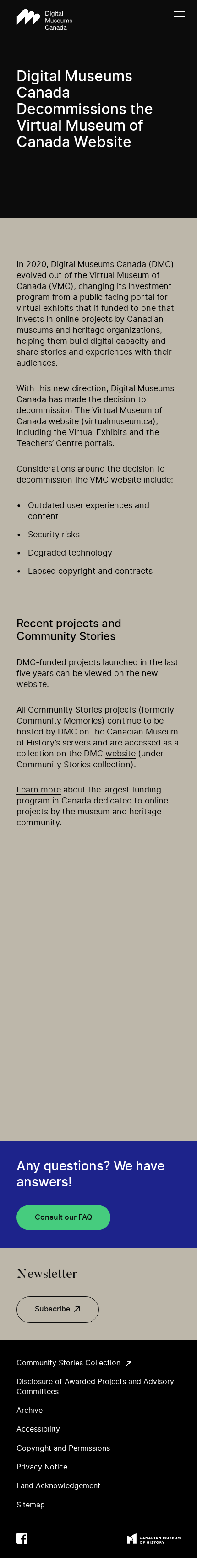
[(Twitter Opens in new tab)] (40, 1538)
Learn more (38, 790)
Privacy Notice (41, 1467)
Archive (29, 1410)
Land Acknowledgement (58, 1486)
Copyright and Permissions (63, 1448)
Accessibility (38, 1429)
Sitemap (30, 1505)
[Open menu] (180, 20)
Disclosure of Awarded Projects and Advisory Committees (95, 1386)
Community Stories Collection (68, 1363)
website (31, 685)
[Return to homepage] (44, 19)
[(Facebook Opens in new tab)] (21, 1538)
